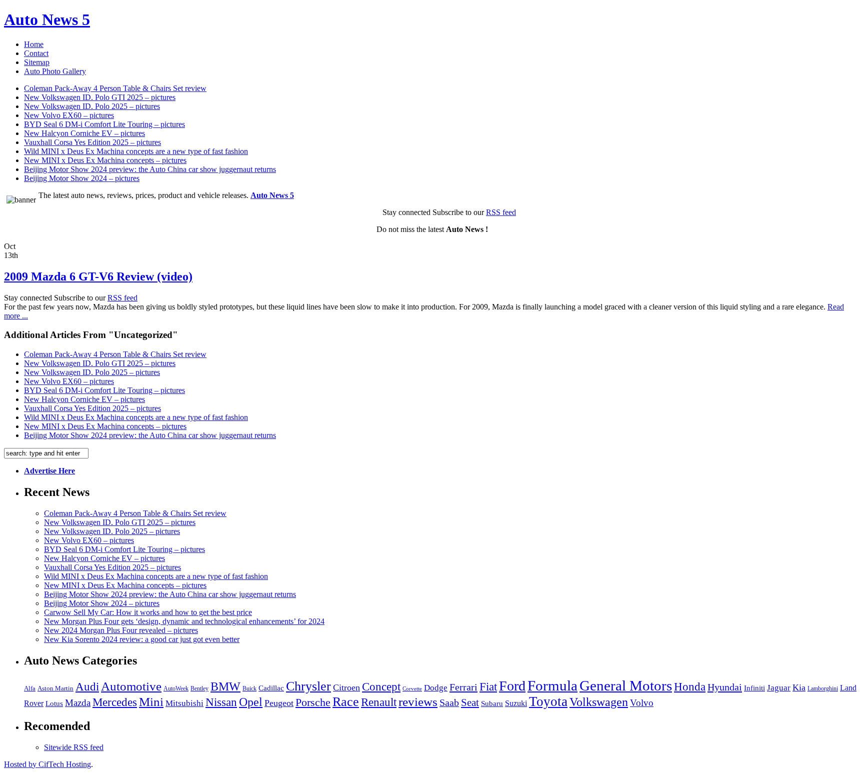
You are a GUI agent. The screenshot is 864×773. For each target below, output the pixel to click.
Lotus (54, 704)
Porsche (313, 702)
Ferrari (464, 687)
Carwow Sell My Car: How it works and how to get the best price (148, 612)
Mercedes (114, 702)
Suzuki (516, 703)
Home (34, 44)
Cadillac (271, 688)
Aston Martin (56, 688)
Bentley (199, 688)
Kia (799, 687)
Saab (449, 703)
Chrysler (308, 686)
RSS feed (501, 212)
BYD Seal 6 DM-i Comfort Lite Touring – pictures (104, 124)
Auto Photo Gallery (55, 71)
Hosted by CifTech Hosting (47, 764)
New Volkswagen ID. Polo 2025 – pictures (92, 106)
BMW (225, 686)
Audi (87, 686)
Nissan (221, 702)
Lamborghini (823, 688)
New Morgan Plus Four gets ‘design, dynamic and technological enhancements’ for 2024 (184, 621)
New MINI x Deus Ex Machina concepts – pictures (105, 160)
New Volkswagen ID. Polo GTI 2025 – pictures (100, 97)
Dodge (436, 687)
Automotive (131, 686)
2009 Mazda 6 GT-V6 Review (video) (98, 276)
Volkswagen (599, 701)
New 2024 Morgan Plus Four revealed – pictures (121, 630)
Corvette (412, 689)
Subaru (492, 704)
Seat (470, 702)
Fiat (488, 686)
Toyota (548, 701)
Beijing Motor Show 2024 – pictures (82, 178)
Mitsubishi (185, 703)
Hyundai (725, 687)
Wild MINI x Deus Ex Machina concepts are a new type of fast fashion (136, 151)
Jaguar (778, 687)
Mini (151, 701)
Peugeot (279, 703)
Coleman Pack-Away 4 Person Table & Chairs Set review (115, 88)
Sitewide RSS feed (74, 747)
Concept (381, 686)
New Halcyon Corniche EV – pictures (84, 133)
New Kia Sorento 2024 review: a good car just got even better (142, 639)
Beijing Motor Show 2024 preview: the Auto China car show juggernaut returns (150, 169)
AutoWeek (176, 688)
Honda (690, 686)
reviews (418, 701)
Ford (512, 686)
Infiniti (754, 688)
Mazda (77, 703)
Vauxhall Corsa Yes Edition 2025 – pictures (92, 142)
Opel (250, 702)
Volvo (642, 703)
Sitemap (37, 62)
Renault (378, 702)
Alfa (30, 688)
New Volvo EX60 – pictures (69, 115)
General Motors (626, 686)
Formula (553, 686)
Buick (249, 688)
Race (345, 701)
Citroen (346, 687)
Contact (36, 53)
